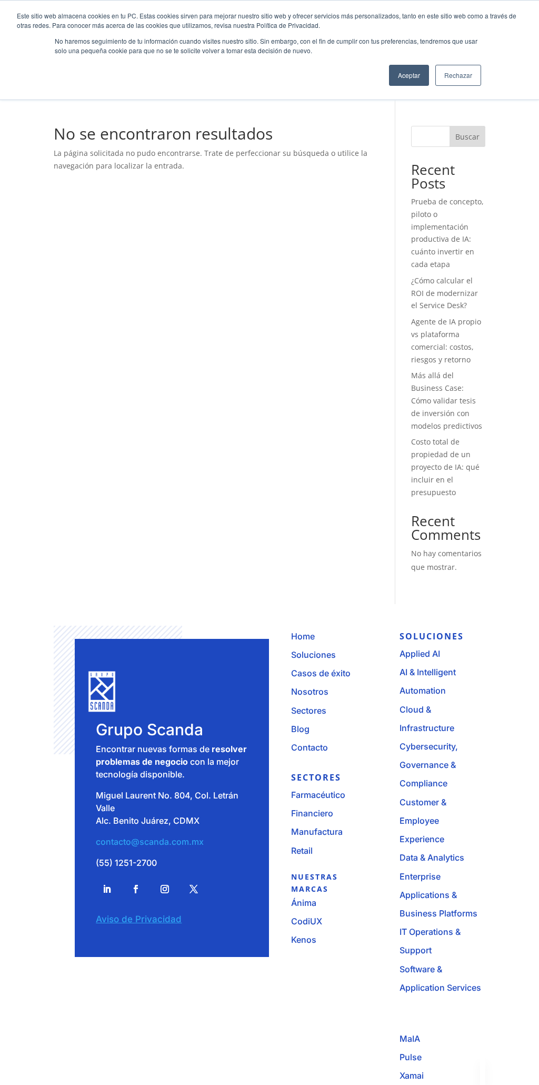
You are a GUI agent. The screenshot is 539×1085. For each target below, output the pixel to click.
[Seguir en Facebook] (136, 889)
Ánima (303, 902)
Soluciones (313, 654)
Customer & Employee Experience (423, 820)
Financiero (312, 813)
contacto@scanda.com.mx (150, 841)
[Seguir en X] (194, 889)
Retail (302, 850)
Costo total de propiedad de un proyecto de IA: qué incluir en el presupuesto (445, 467)
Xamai (412, 1075)
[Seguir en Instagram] (165, 889)
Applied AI (420, 653)
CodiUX (306, 921)
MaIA (410, 1038)
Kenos (303, 939)
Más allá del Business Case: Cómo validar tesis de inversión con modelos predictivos (446, 400)
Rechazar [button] (458, 75)
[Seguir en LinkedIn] (107, 889)
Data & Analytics (432, 857)
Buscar (467, 137)
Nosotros (309, 691)
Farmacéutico (318, 795)
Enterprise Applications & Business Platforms (438, 895)
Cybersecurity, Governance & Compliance (429, 764)
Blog (300, 729)
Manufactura (317, 831)
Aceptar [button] (409, 75)
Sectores (308, 710)
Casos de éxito (321, 673)
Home (303, 636)
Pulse (411, 1057)
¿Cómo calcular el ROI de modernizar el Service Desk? (444, 293)
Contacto (309, 747)
